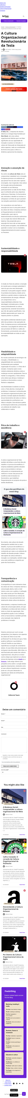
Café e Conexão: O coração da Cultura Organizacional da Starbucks (11, 860)
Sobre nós (3, 3)
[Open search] (23, 16)
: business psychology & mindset (13, 1042)
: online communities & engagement (13, 1022)
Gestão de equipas (21, 21)
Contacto (2, 10)
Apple (20, 659)
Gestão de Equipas (5, 7)
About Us (8, 1080)
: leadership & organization (14, 1036)
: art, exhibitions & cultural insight (13, 1062)
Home (2, 27)
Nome (3, 714)
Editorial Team (9, 49)
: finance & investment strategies (13, 1038)
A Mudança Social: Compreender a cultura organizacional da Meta (13, 809)
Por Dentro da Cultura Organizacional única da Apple (13, 957)
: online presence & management (13, 1046)
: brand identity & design (13, 1009)
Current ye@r (5, 769)
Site (2, 727)
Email (3, 720)
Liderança (3, 5)
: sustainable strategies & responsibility (14, 1058)
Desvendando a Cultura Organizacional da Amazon (13, 909)
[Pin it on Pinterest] (25, 56)
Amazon (3, 661)
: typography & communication (11, 1014)
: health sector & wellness (14, 1065)
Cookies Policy (8, 1085)
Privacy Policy (7, 1083)
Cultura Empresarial (5, 8)
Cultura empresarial (8, 21)
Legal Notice (8, 1082)
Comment (3, 734)
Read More (22, 834)
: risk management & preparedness (13, 1071)
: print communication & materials (13, 1018)
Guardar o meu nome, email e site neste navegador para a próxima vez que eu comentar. (13, 756)
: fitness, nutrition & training (14, 1068)
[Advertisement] (14, 108)
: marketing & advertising (13, 1011)
